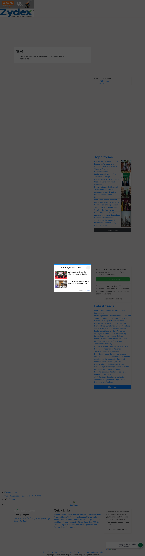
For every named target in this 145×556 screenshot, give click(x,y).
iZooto (88, 290)
